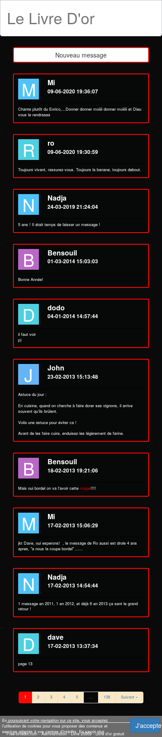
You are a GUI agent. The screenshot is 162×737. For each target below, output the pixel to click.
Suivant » (129, 697)
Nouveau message (81, 55)
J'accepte (148, 725)
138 (107, 697)
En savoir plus (92, 731)
